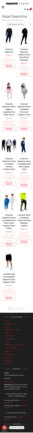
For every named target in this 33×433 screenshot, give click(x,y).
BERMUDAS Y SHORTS (13, 330)
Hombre (8, 290)
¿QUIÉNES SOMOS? (11, 324)
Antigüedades (6, 121)
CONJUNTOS (10, 339)
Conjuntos (7, 58)
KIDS (7, 342)
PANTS (8, 333)
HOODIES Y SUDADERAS (14, 345)
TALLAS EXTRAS (11, 348)
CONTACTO (8, 360)
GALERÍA (7, 357)
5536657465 (8, 381)
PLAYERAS (9, 336)
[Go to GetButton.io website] (4, 431)
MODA (6, 327)
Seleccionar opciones (9, 66)
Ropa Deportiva (11, 124)
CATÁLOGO (8, 351)
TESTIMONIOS (9, 354)
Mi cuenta (7, 363)
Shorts (12, 294)
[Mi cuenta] (27, 9)
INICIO (6, 321)
